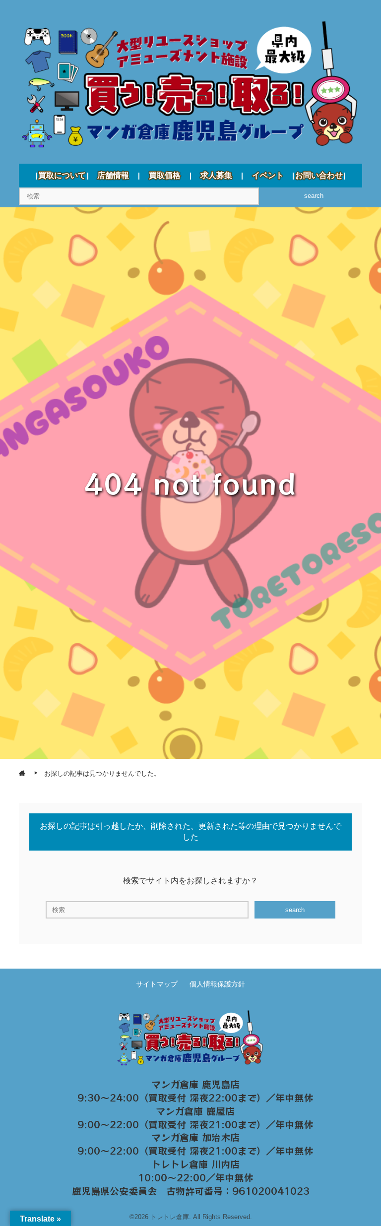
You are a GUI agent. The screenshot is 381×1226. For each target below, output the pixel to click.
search (313, 195)
